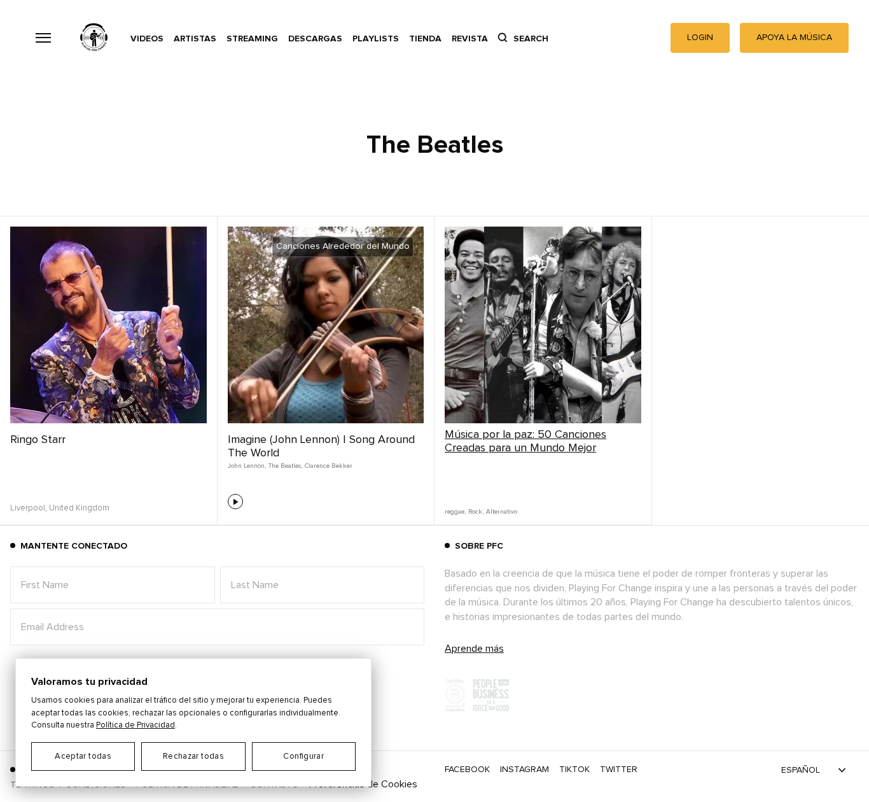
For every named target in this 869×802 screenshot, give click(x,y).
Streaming (252, 38)
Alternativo (501, 512)
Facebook (467, 769)
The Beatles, (285, 466)
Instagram (524, 769)
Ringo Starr (38, 440)
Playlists (375, 38)
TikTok (574, 769)
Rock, (475, 512)
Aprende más (474, 649)
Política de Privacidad (135, 725)
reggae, (455, 512)
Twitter (618, 769)
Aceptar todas (83, 756)
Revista (470, 38)
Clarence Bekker (328, 466)
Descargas (315, 38)
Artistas (195, 38)
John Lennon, (247, 466)
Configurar (303, 756)
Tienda (425, 38)
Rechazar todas (193, 756)
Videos (146, 38)
